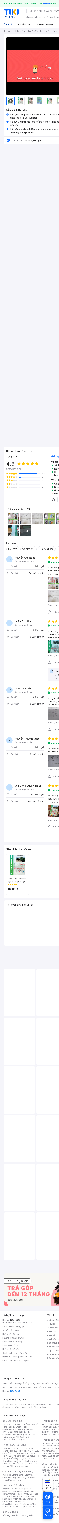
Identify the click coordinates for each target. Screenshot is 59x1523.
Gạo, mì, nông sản (17, 1456)
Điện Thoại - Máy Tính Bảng (17, 1471)
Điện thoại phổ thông (16, 1477)
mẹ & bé (54, 17)
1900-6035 (15, 1320)
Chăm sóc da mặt (10, 1489)
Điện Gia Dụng (10, 1512)
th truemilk (34, 1404)
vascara (6, 1404)
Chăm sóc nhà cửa (19, 1466)
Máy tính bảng (14, 1480)
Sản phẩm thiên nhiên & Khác (18, 1497)
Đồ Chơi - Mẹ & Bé (12, 1420)
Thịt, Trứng (16, 1448)
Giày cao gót (48, 1467)
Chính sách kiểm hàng (12, 1341)
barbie (43, 1404)
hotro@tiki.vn (26, 1357)
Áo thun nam (47, 1443)
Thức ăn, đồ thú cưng (16, 1463)
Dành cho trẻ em (15, 1461)
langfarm (16, 1407)
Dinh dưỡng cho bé (16, 1432)
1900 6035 (15, 1391)
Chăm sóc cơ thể (16, 1494)
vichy (31, 1407)
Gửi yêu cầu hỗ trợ (10, 1330)
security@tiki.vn (24, 1360)
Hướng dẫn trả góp (10, 1349)
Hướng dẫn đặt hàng (11, 1334)
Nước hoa (12, 1504)
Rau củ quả (12, 1451)
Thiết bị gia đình (27, 1515)
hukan (24, 1407)
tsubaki (43, 1407)
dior (13, 1404)
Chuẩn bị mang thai (16, 1439)
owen (50, 1404)
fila (36, 1407)
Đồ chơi (30, 1424)
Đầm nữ (52, 1424)
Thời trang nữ (49, 1420)
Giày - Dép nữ (49, 1463)
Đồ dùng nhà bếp (10, 1515)
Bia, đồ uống (12, 1458)
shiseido (6, 1407)
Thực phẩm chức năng (17, 1491)
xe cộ (45, 17)
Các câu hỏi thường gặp (13, 1326)
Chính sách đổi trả (10, 1345)
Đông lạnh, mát (21, 1453)
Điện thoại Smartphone (12, 1475)
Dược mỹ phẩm (27, 1506)
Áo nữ (44, 1424)
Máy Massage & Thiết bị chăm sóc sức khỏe (20, 1495)
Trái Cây (6, 1448)
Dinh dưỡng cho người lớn (18, 1434)
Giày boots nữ (52, 1472)
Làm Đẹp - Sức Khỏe (13, 1485)
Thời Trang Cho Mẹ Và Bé (13, 1424)
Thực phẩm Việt (26, 1451)
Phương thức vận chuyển (13, 1338)
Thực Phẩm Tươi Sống (14, 1444)
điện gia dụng (33, 17)
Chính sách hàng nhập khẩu (14, 1353)
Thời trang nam (50, 1439)
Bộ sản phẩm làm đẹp (19, 1505)
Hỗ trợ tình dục (25, 1504)
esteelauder (22, 1404)
